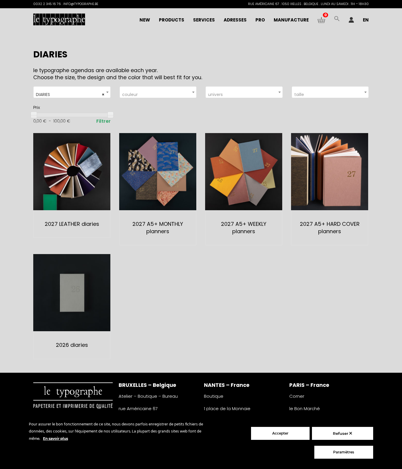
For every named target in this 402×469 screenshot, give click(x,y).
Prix (36, 107)
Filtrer (103, 121)
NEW (144, 20)
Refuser (341, 433)
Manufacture (291, 20)
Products (171, 20)
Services (204, 20)
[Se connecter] (351, 20)
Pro (260, 20)
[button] (337, 20)
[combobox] (72, 92)
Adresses (235, 20)
